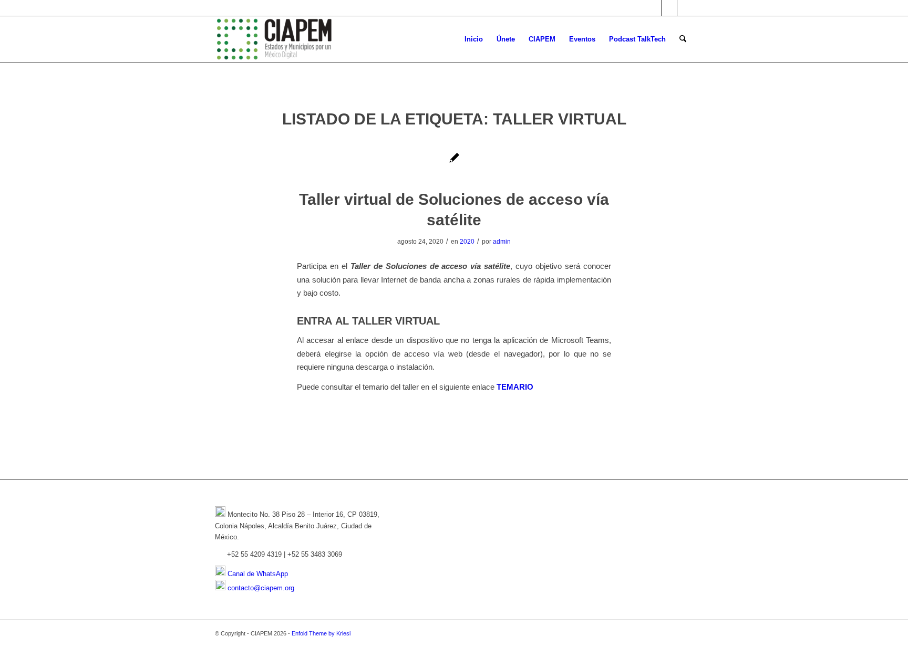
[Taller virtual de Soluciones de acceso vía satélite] (454, 160)
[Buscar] (683, 39)
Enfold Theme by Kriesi (321, 633)
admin (502, 241)
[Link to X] (653, 8)
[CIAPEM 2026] (276, 39)
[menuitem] (474, 39)
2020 (467, 241)
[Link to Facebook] (669, 8)
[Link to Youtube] (685, 8)
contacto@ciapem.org (261, 588)
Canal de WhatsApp (258, 574)
